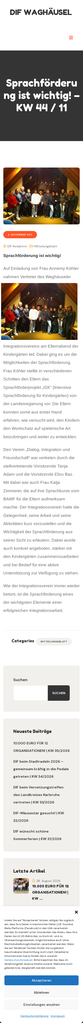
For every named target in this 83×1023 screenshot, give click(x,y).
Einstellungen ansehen (41, 1005)
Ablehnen (41, 992)
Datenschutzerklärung (34, 1016)
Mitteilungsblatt (45, 246)
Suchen (20, 679)
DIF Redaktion (16, 246)
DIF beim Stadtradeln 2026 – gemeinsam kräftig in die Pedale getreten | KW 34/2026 (41, 769)
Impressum (58, 1016)
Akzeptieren (41, 980)
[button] (76, 911)
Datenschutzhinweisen (18, 960)
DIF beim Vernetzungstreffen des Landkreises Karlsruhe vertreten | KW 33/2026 (38, 795)
